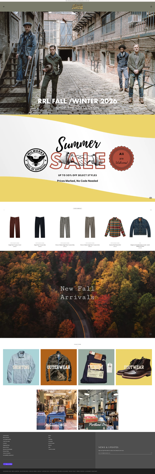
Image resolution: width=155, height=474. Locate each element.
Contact (5, 443)
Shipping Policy (6, 445)
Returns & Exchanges (7, 449)
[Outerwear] (59, 367)
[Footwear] (134, 367)
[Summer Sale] (77, 158)
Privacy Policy (6, 451)
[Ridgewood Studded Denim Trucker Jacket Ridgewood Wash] (140, 227)
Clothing (50, 439)
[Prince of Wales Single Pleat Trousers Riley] (65, 227)
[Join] (151, 453)
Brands (50, 445)
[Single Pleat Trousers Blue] (40, 227)
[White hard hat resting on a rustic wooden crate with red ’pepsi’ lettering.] (98, 410)
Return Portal (6, 447)
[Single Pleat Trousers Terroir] (15, 227)
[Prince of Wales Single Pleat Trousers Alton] (90, 227)
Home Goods (51, 443)
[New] (77, 294)
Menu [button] (49, 435)
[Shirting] (21, 367)
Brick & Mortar (6, 437)
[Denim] (96, 367)
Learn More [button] (6, 435)
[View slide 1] (77, 63)
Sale (49, 447)
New (49, 437)
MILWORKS (6, 471)
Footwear (50, 441)
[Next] (151, 210)
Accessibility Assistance (8, 455)
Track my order (6, 441)
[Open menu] (5, 7)
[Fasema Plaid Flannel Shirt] (115, 227)
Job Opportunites (7, 439)
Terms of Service (6, 453)
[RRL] (77, 63)
